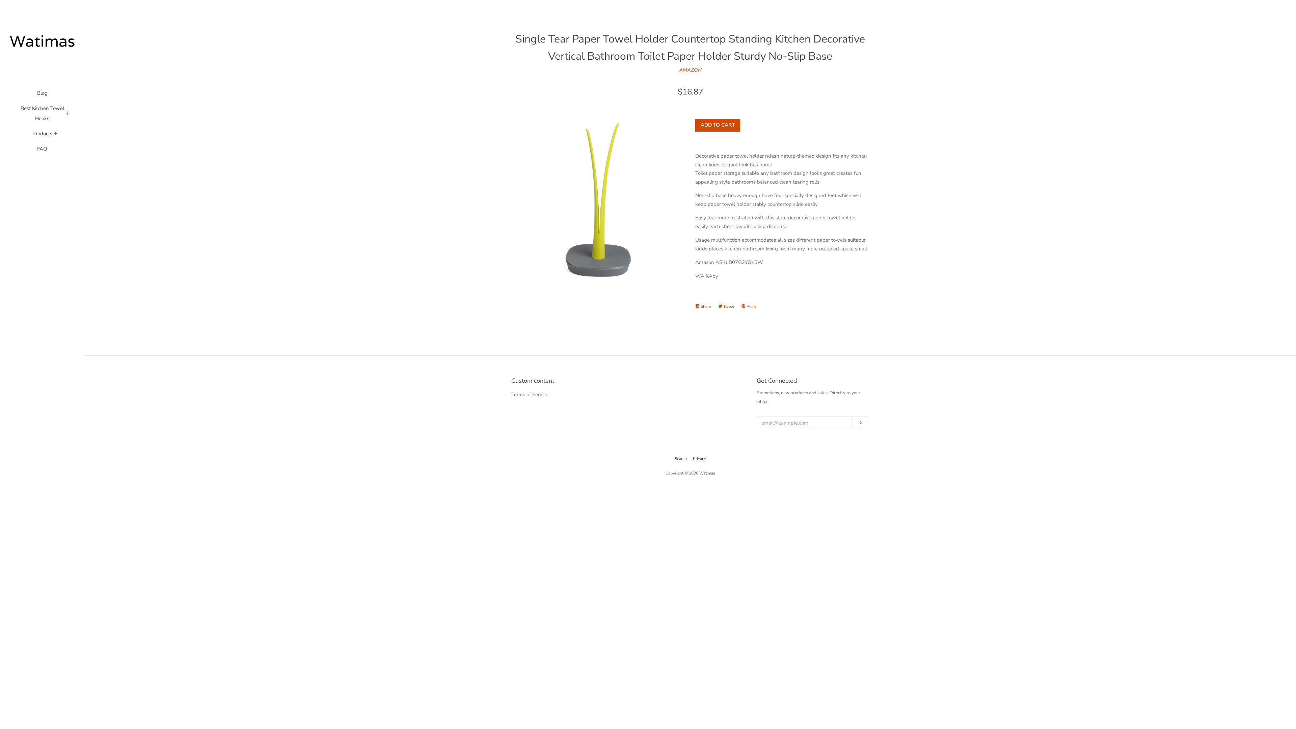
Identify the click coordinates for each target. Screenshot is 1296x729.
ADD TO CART (718, 125)
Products (42, 133)
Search (681, 458)
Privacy (699, 458)
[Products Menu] (55, 134)
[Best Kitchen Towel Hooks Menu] (67, 114)
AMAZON (690, 69)
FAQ (42, 148)
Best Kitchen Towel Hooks (42, 113)
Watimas (707, 473)
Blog (42, 93)
